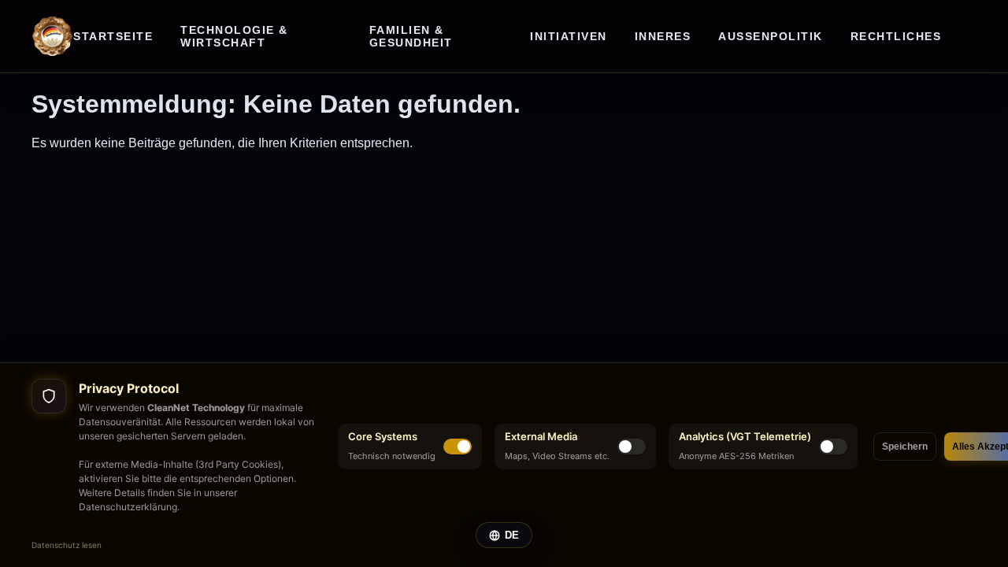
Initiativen (568, 36)
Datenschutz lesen (67, 545)
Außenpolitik (770, 36)
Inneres (663, 36)
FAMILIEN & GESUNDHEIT (411, 36)
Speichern (905, 446)
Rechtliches (896, 36)
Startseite (113, 36)
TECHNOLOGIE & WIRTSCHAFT (234, 36)
